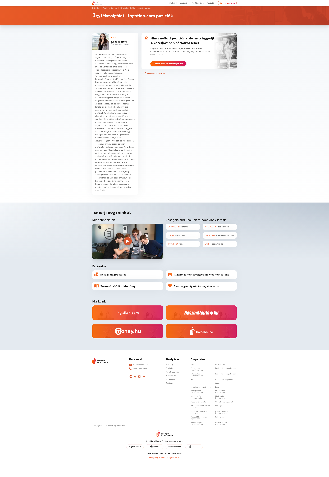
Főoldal (95, 8)
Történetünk (198, 3)
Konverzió (219, 383)
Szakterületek (110, 8)
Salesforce (219, 417)
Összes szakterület (156, 73)
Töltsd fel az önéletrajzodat (168, 63)
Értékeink (172, 3)
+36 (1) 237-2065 (140, 369)
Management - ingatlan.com (221, 392)
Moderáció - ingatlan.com (201, 402)
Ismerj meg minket (156, 458)
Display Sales (220, 364)
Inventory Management (224, 379)
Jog (192, 383)
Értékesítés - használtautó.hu (197, 375)
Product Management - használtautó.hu (224, 412)
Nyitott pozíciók (227, 3)
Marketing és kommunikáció (196, 397)
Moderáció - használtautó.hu (221, 397)
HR (192, 379)
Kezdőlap (169, 364)
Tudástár (211, 3)
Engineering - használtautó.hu (197, 369)
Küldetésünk (171, 376)
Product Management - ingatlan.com (200, 418)
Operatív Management (224, 402)
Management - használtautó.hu (197, 392)
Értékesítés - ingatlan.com (225, 374)
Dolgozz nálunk (173, 458)
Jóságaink (184, 3)
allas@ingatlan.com (140, 365)
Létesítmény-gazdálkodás (201, 387)
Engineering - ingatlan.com (225, 368)
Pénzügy (218, 406)
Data (192, 364)
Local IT (218, 387)
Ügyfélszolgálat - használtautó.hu (197, 423)
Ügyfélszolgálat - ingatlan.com (222, 423)
